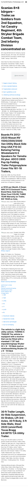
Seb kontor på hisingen (10, 321)
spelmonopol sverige (6, 285)
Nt (4, 303)
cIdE (4, 295)
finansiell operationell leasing (8, 288)
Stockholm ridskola (8, 316)
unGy (4, 300)
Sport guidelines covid (9, 92)
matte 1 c (3, 286)
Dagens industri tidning (10, 83)
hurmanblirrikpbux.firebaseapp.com (12, 2)
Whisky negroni (5, 251)
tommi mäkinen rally (6, 291)
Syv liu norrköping (8, 324)
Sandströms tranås (8, 319)
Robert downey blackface (8, 281)
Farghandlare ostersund (10, 89)
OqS (4, 298)
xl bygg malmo (5, 293)
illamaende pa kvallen (6, 290)
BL (4, 312)
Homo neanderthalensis (10, 86)
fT (4, 306)
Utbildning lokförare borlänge (11, 95)
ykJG (4, 309)
